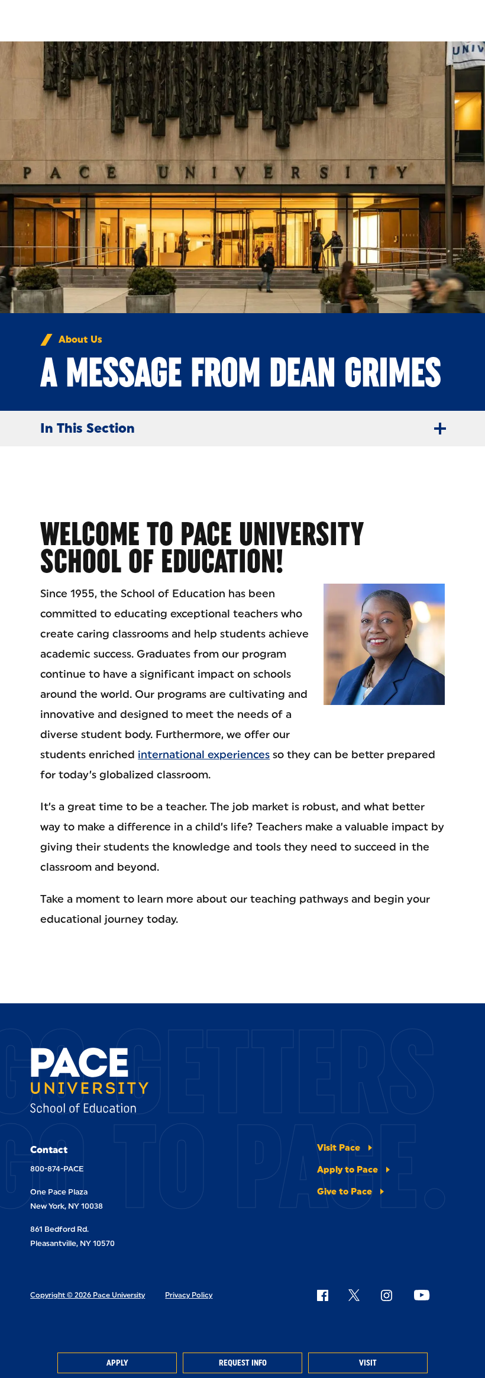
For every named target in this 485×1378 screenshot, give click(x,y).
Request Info (243, 1363)
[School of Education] (89, 1082)
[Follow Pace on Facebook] (322, 1295)
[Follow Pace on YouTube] (422, 1295)
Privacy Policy (188, 1295)
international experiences (204, 754)
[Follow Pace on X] (354, 1295)
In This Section (87, 428)
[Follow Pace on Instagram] (386, 1295)
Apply (117, 1363)
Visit (368, 1363)
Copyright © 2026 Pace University (87, 1295)
